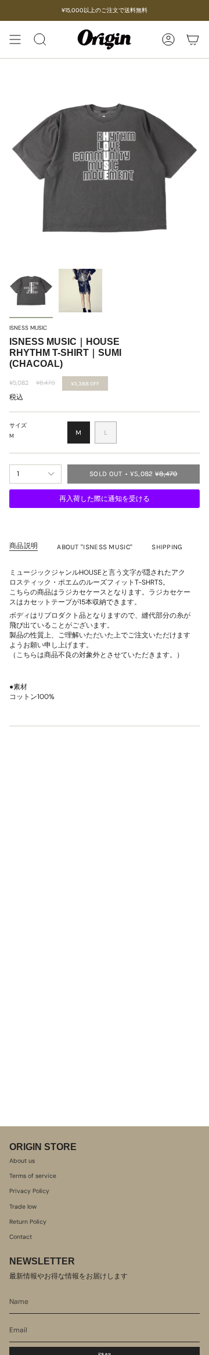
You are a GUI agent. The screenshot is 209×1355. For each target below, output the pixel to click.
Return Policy (27, 1222)
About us (22, 1161)
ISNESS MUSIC (28, 327)
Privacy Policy (29, 1191)
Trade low (23, 1206)
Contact (20, 1237)
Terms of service (32, 1176)
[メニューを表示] (15, 39)
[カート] (193, 39)
